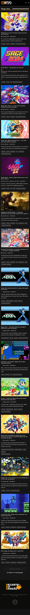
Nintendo (13, 43)
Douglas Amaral (6, 291)
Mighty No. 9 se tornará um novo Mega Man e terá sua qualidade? (14, 478)
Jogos (8, 43)
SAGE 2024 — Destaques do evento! (12, 67)
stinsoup (10, 71)
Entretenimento (9, 409)
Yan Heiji (17, 181)
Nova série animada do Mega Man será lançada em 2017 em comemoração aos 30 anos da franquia (14, 437)
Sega (14, 188)
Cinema (3, 409)
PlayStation (21, 151)
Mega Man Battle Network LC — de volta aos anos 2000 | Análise (13, 141)
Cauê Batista (25, 71)
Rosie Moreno (6, 36)
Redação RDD (6, 481)
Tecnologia (13, 527)
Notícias (7, 374)
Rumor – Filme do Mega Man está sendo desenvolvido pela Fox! (13, 399)
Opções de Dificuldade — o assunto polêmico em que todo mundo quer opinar (14, 213)
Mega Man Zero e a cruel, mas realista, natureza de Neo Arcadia (13, 106)
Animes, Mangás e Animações (7, 449)
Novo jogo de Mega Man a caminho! (12, 551)
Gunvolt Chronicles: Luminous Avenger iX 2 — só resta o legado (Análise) (14, 250)
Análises (3, 43)
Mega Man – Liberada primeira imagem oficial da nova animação (13, 327)
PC (16, 151)
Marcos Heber (6, 365)
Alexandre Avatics (17, 71)
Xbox (26, 223)
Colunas (3, 188)
